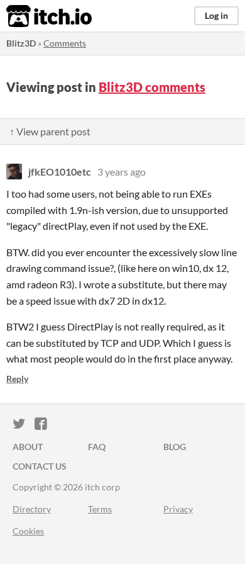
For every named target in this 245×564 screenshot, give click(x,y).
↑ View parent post (49, 131)
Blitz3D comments (152, 86)
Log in (216, 15)
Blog (174, 446)
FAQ (97, 446)
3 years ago (121, 172)
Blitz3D (21, 43)
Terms (100, 509)
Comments (64, 43)
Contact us (40, 466)
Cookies (28, 531)
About (28, 446)
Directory (32, 509)
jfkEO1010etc (59, 172)
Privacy (178, 509)
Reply (17, 378)
